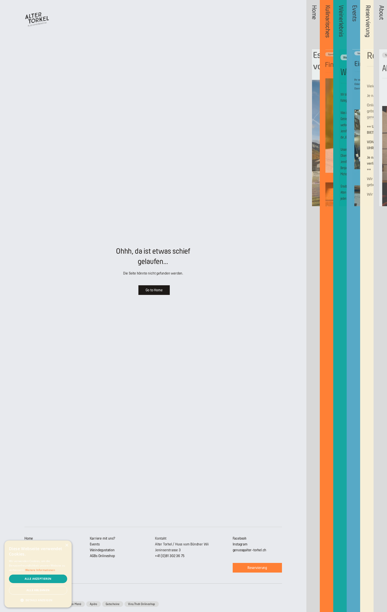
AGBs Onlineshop (102, 556)
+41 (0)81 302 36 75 (170, 556)
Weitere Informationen (40, 570)
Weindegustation (102, 550)
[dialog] (38, 574)
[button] (38, 600)
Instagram (240, 544)
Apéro (93, 604)
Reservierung (257, 567)
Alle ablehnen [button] (37, 590)
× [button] (66, 545)
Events (95, 544)
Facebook (239, 538)
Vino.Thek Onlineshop (141, 604)
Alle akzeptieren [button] (38, 579)
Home (28, 538)
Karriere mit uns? (102, 538)
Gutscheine (113, 604)
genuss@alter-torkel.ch (250, 550)
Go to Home (154, 290)
